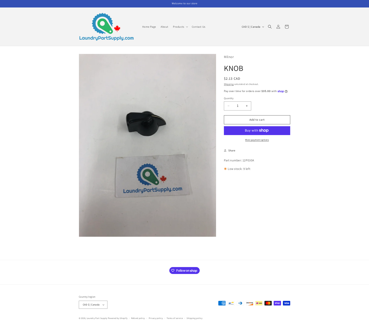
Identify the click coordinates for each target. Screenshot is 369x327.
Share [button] (231, 150)
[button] (180, 27)
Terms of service (175, 318)
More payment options (257, 139)
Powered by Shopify (118, 318)
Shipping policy (195, 318)
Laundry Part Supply (97, 318)
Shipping (229, 83)
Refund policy (138, 318)
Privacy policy (156, 318)
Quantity (229, 98)
